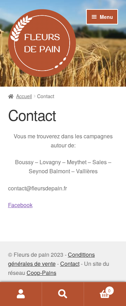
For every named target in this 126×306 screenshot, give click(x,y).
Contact (69, 264)
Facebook (20, 205)
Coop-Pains (41, 273)
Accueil (24, 96)
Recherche (63, 294)
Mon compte (21, 294)
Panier (97, 288)
